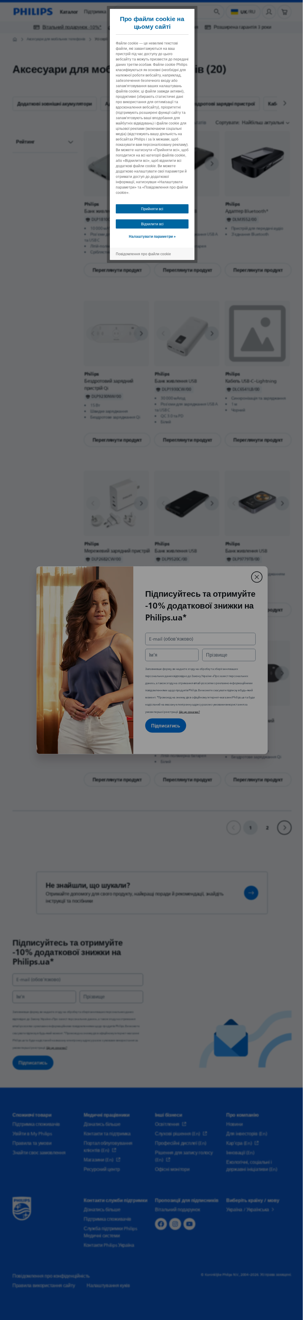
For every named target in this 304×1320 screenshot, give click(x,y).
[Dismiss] (254, 577)
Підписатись (163, 725)
